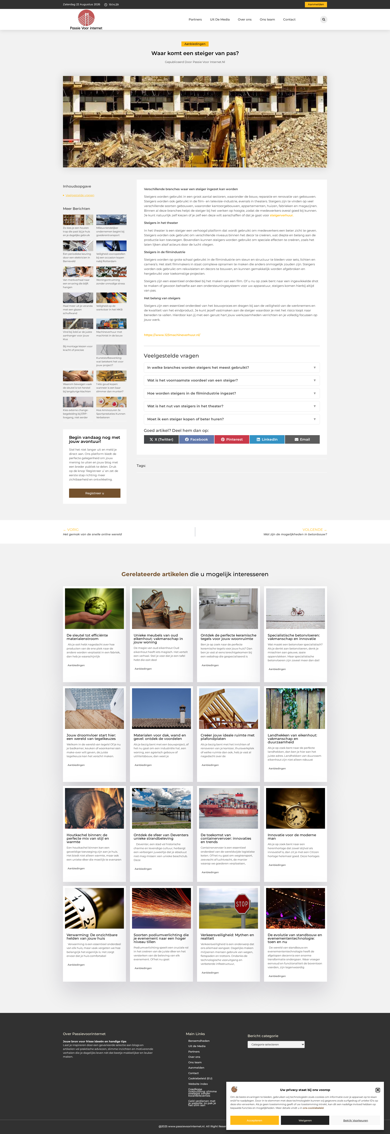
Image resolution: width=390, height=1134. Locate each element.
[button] (378, 1090)
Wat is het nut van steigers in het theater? (232, 406)
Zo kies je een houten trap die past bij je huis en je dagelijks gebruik (76, 231)
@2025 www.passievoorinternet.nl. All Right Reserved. (195, 1126)
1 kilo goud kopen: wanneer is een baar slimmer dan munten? (110, 388)
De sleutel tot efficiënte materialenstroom (87, 637)
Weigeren (305, 1120)
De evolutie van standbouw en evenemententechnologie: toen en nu (295, 938)
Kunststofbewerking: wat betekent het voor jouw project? (110, 361)
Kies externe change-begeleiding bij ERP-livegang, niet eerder (76, 414)
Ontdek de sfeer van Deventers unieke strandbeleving (161, 836)
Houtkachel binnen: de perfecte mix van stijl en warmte (88, 838)
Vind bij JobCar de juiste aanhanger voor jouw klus (77, 335)
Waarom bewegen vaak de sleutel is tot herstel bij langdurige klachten (77, 388)
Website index (198, 1083)
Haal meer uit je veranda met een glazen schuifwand (78, 309)
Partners (195, 19)
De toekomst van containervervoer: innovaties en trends (226, 838)
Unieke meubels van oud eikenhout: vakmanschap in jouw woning (158, 638)
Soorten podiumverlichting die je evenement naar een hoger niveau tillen (161, 938)
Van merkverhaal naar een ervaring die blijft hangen (76, 283)
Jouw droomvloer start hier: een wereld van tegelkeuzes (91, 737)
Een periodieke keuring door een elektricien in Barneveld (77, 257)
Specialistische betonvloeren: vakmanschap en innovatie (294, 637)
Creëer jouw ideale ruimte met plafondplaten (228, 737)
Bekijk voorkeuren (355, 1120)
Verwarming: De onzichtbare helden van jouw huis (92, 936)
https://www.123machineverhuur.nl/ (172, 335)
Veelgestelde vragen (80, 195)
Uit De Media (220, 19)
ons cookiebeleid (313, 1107)
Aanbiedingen (195, 44)
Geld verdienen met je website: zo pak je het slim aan (202, 1103)
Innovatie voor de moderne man (292, 836)
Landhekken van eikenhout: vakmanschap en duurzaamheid (292, 738)
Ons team (267, 19)
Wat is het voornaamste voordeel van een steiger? (232, 380)
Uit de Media (197, 1046)
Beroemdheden (199, 1040)
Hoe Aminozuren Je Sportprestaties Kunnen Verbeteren (110, 414)
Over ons (245, 19)
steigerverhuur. (282, 215)
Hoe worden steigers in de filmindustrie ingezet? (232, 393)
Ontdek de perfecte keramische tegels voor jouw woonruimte (228, 637)
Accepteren (254, 1120)
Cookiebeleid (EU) (200, 1078)
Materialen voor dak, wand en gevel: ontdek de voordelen (160, 737)
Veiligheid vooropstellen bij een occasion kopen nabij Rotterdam (110, 257)
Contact (289, 19)
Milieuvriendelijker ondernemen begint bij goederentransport (110, 231)
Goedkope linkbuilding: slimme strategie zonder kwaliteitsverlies (202, 1092)
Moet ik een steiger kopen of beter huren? (232, 419)
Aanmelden (196, 1067)
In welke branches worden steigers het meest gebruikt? (232, 367)
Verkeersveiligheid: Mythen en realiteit (227, 936)
